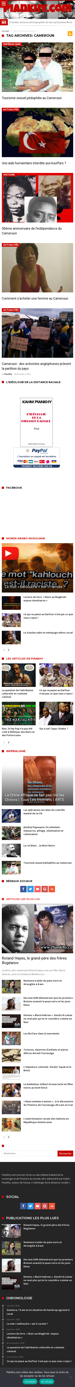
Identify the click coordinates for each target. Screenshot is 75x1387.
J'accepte (30, 1381)
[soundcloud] (52, 889)
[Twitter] (30, 889)
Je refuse (46, 1381)
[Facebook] (23, 889)
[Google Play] (45, 889)
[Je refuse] (70, 1377)
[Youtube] (37, 889)
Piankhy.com (37, 9)
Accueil (5, 31)
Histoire (9, 174)
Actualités (10, 109)
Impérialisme (12, 44)
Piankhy (8, 374)
